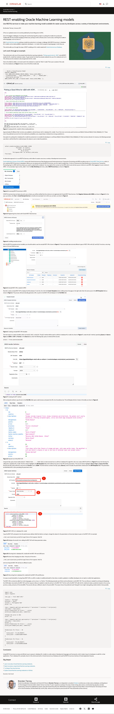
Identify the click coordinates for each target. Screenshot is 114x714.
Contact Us (71, 708)
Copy (108, 67)
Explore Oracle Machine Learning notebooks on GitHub (18, 670)
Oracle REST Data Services (97, 161)
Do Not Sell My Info (21, 708)
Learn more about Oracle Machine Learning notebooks (18, 664)
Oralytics (76, 683)
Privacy (14, 708)
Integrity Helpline (64, 708)
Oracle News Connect (8, 9)
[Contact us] (107, 4)
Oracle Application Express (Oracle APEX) (13, 161)
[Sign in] (104, 4)
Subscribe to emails (54, 708)
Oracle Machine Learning (12, 42)
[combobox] (57, 4)
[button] (7, 4)
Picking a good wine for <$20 (51, 55)
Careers (46, 708)
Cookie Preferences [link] (32, 708)
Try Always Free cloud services (12, 668)
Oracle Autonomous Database (54, 47)
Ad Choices (40, 708)
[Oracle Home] (15, 4)
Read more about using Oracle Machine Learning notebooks (19, 666)
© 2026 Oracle (6, 708)
